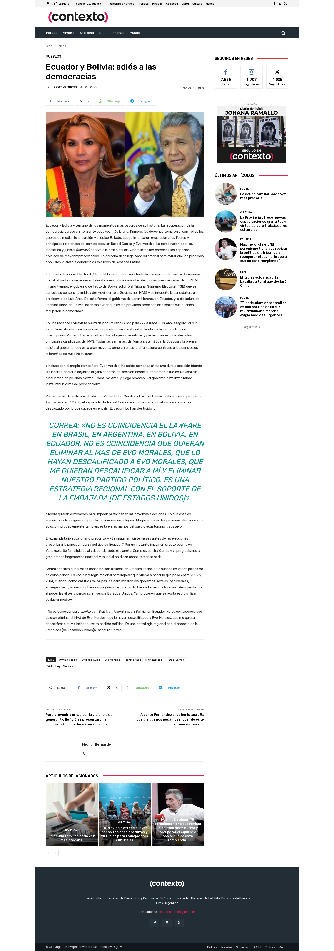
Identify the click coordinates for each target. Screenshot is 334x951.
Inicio (49, 46)
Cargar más (249, 327)
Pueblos (60, 46)
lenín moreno (153, 659)
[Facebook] (274, 3)
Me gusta (226, 69)
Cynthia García (68, 659)
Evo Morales (112, 659)
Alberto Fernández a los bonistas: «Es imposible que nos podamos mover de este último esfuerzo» (168, 719)
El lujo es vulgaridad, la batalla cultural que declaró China (263, 281)
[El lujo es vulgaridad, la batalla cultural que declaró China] (226, 279)
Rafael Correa (175, 659)
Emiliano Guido (91, 659)
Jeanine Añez (133, 659)
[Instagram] (280, 3)
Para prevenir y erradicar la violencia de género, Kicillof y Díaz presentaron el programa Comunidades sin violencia (79, 719)
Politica (71, 830)
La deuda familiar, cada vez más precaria (72, 838)
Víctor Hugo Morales (60, 666)
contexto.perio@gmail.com (177, 912)
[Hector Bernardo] (64, 749)
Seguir (252, 69)
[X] (285, 3)
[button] (283, 33)
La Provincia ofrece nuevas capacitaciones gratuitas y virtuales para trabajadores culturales (124, 834)
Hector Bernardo (64, 86)
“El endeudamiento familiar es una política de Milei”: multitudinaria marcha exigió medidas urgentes (263, 309)
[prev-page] (48, 853)
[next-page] (56, 853)
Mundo (244, 272)
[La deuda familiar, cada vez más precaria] (72, 814)
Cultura (124, 822)
